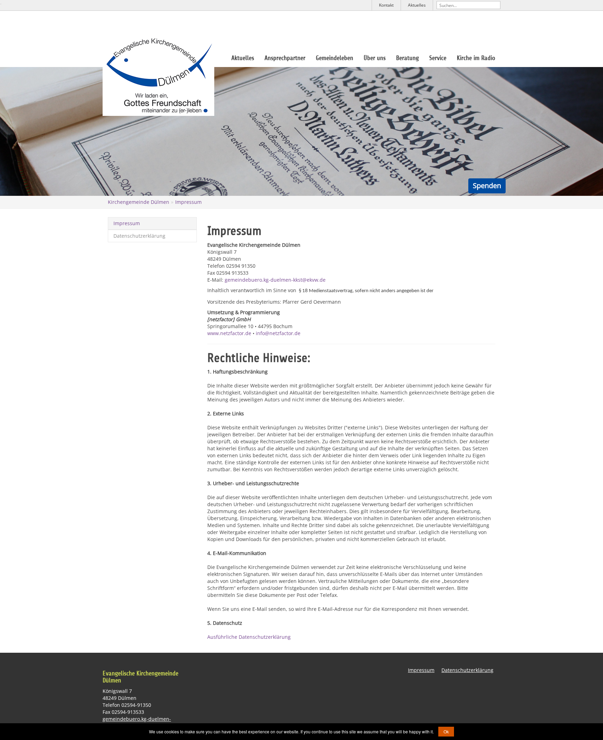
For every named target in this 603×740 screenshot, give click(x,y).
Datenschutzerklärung (139, 235)
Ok (446, 731)
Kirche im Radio (476, 57)
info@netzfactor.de (278, 333)
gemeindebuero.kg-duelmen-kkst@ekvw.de (275, 279)
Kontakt (386, 5)
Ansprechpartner (285, 57)
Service (437, 57)
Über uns (375, 57)
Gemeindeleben (334, 57)
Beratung (407, 57)
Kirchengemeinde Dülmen (138, 202)
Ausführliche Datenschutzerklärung (249, 637)
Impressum (188, 202)
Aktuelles (417, 5)
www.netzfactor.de (229, 333)
